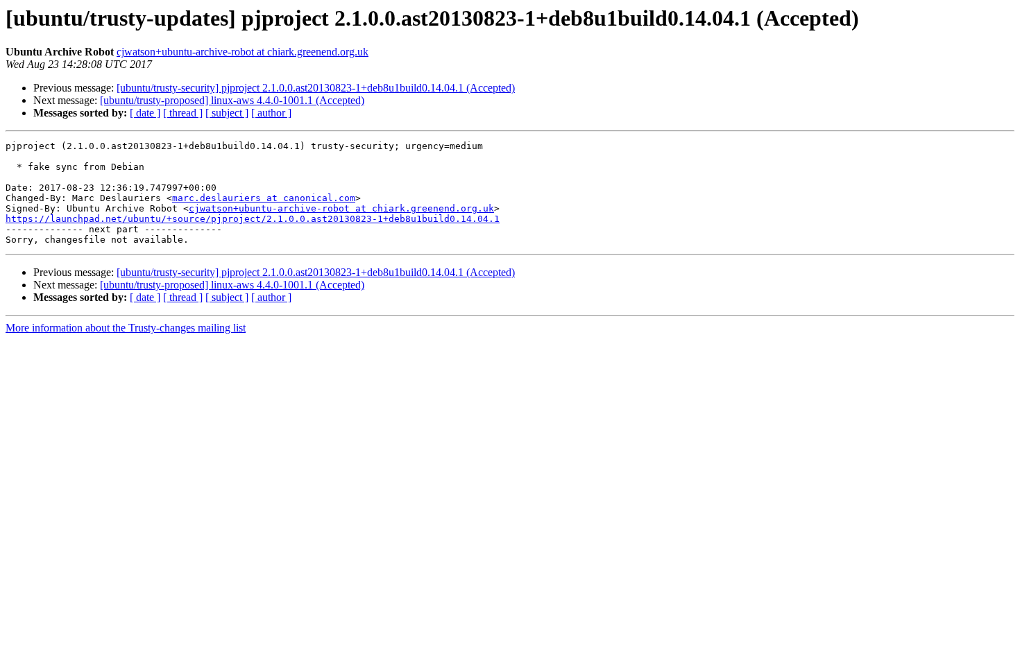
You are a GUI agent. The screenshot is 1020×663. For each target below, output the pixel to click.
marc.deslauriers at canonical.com (263, 198)
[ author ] (271, 113)
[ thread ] (183, 113)
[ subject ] (226, 113)
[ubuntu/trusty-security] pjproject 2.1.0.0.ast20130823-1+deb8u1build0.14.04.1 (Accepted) (316, 88)
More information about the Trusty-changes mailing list (126, 328)
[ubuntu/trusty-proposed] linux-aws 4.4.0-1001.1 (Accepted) (232, 100)
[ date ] (145, 113)
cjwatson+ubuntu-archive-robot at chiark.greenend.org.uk (242, 52)
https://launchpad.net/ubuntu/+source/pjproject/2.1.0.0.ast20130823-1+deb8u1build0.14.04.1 (253, 219)
